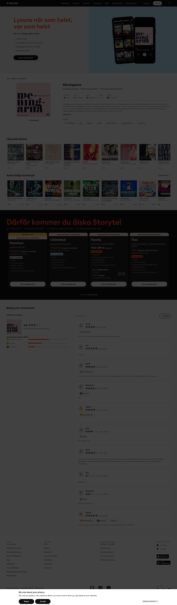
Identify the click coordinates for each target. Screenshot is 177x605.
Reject (26, 601)
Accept (43, 601)
